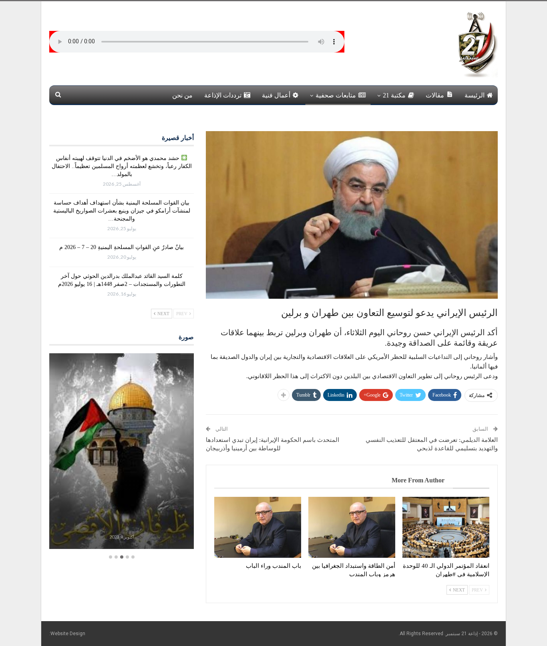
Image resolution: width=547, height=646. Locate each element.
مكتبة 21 (394, 95)
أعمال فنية (276, 95)
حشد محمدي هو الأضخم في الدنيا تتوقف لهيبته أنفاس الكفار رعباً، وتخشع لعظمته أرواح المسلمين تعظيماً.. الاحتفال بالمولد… (122, 166)
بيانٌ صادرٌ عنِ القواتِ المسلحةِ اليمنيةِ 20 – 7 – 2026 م (121, 247)
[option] (121, 452)
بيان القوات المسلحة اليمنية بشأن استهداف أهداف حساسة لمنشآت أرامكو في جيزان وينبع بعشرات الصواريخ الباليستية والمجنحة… (121, 211)
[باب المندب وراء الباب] (257, 527)
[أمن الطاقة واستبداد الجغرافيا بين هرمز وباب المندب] (351, 527)
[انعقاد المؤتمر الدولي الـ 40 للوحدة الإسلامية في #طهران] (445, 527)
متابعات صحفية (336, 95)
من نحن (182, 95)
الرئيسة (475, 95)
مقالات (435, 95)
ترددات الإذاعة (222, 95)
